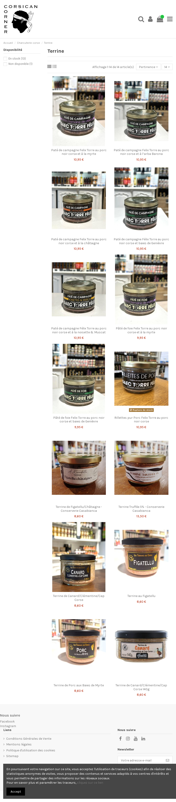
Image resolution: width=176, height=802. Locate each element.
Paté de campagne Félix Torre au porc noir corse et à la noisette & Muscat (79, 330)
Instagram (8, 726)
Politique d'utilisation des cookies (30, 750)
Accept (16, 792)
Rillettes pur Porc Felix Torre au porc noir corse (141, 420)
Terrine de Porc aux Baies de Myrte (79, 685)
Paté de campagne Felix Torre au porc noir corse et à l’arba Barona (141, 152)
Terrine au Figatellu (141, 596)
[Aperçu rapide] (78, 144)
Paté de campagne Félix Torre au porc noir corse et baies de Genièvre (141, 241)
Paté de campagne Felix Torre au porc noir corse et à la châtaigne (79, 241)
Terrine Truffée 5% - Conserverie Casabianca (141, 509)
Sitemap (12, 756)
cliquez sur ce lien (90, 783)
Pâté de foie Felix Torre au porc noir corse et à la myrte (141, 330)
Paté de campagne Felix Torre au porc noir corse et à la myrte (79, 152)
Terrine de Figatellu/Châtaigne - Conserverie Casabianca (79, 509)
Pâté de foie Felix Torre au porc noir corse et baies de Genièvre (78, 420)
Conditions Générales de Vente (28, 739)
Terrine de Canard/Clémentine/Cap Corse (78, 598)
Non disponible (20, 64)
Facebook (7, 721)
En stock (17, 58)
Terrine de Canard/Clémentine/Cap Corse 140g (141, 687)
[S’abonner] (167, 760)
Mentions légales (19, 744)
